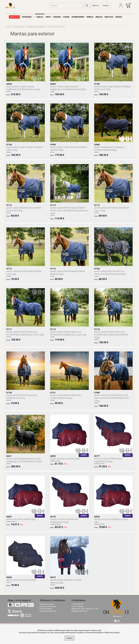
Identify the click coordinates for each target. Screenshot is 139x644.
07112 (9, 269)
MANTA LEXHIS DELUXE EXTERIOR (21, 580)
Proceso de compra (47, 604)
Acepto (69, 638)
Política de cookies (111, 632)
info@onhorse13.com (79, 611)
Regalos (99, 17)
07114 (97, 205)
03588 (97, 144)
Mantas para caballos (36, 27)
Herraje (89, 17)
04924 (9, 84)
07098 (97, 392)
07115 (53, 269)
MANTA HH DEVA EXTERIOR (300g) (65, 459)
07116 (53, 329)
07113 (9, 205)
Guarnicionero (78, 17)
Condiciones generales (48, 611)
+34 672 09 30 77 (78, 604)
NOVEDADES (26, 17)
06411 (9, 456)
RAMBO (52, 585)
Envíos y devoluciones (48, 606)
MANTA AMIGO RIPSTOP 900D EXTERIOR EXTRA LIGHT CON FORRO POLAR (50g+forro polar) (69, 210)
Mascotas (109, 17)
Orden (105, 5)
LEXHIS (8, 582)
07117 (9, 329)
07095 (53, 144)
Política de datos (46, 609)
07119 (53, 205)
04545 (97, 517)
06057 (9, 517)
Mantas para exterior (56, 27)
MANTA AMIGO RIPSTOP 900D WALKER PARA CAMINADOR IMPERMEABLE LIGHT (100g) (111, 398)
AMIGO (8, 91)
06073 (53, 577)
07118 (97, 329)
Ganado (118, 17)
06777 (97, 456)
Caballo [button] (39, 17)
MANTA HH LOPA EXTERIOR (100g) (21, 519)
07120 (9, 392)
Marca (95, 5)
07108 (97, 84)
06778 (53, 517)
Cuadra (66, 17)
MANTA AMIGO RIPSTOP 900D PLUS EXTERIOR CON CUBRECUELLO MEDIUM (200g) (111, 334)
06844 (9, 577)
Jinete (48, 17)
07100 (97, 269)
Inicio (8, 27)
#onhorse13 (117, 616)
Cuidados (57, 17)
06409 (53, 84)
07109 (9, 144)
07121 (53, 392)
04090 (53, 456)
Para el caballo (18, 27)
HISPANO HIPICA (55, 461)
